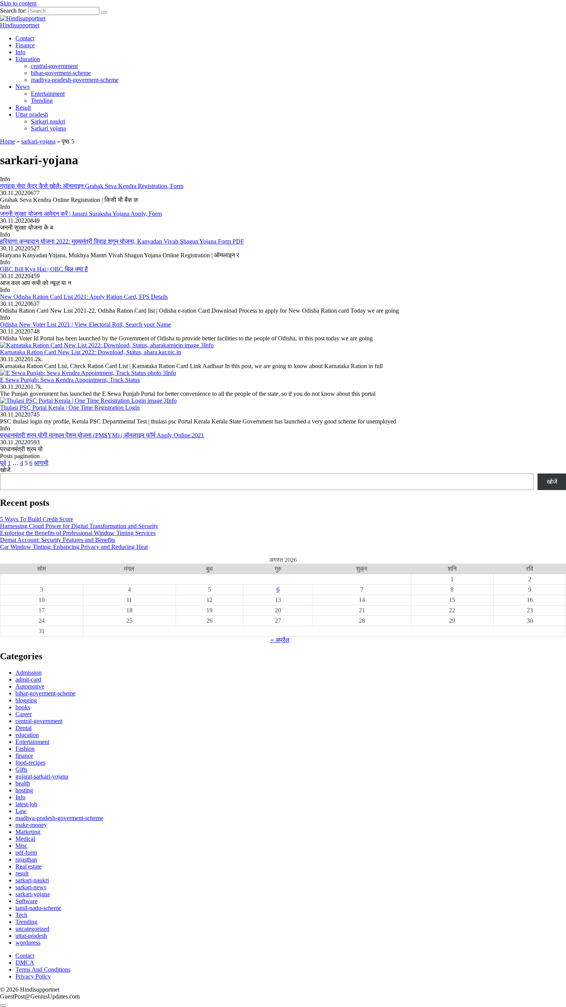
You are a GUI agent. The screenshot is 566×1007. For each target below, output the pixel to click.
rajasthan (26, 859)
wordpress (27, 942)
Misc (21, 845)
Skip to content (18, 3)
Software (26, 901)
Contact (24, 38)
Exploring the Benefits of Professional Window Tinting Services (78, 533)
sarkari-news (30, 887)
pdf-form (26, 852)
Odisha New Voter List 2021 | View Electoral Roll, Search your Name (85, 324)
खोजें (5, 470)
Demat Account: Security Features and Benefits (57, 540)
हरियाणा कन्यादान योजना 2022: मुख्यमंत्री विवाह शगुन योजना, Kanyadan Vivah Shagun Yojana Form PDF (122, 241)
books (22, 707)
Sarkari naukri (48, 121)
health (22, 783)
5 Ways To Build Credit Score (36, 519)
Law (21, 811)
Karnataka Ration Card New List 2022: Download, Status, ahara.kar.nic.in (90, 352)
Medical (25, 838)
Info (20, 52)
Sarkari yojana (48, 128)
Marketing (27, 832)
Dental (23, 728)
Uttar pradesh (31, 114)
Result (23, 107)
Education (27, 59)
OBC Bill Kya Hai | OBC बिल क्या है (44, 269)
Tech (21, 915)
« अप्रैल (280, 640)
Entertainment (48, 93)
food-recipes (30, 762)
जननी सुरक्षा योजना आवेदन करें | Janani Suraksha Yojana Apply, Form (81, 213)
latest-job (26, 804)
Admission (28, 672)
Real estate (28, 866)
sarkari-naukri (32, 880)
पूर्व (3, 463)
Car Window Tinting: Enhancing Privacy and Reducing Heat (74, 547)
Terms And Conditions (42, 969)
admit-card (28, 679)
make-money (31, 825)
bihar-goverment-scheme (61, 73)
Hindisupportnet (19, 25)
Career (23, 714)
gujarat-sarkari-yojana (41, 776)
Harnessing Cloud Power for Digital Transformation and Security (79, 526)
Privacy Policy (33, 976)
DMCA (24, 962)
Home (7, 141)
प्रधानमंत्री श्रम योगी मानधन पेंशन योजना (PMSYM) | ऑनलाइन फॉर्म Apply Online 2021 (102, 435)
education (27, 735)
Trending (42, 100)
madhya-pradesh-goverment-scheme (75, 80)
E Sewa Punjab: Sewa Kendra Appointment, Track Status (70, 380)
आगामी (41, 463)
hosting (24, 790)
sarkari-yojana (38, 141)
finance (24, 755)
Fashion (25, 748)
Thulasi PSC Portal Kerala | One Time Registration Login (70, 407)
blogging (26, 700)
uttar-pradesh (31, 935)
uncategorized (32, 928)
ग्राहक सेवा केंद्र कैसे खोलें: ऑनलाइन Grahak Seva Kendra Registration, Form (91, 186)
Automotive (29, 686)
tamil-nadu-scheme (38, 908)
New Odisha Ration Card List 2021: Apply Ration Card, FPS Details (84, 296)
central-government (54, 66)
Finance (25, 45)
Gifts (21, 769)
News (22, 86)
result (21, 873)
